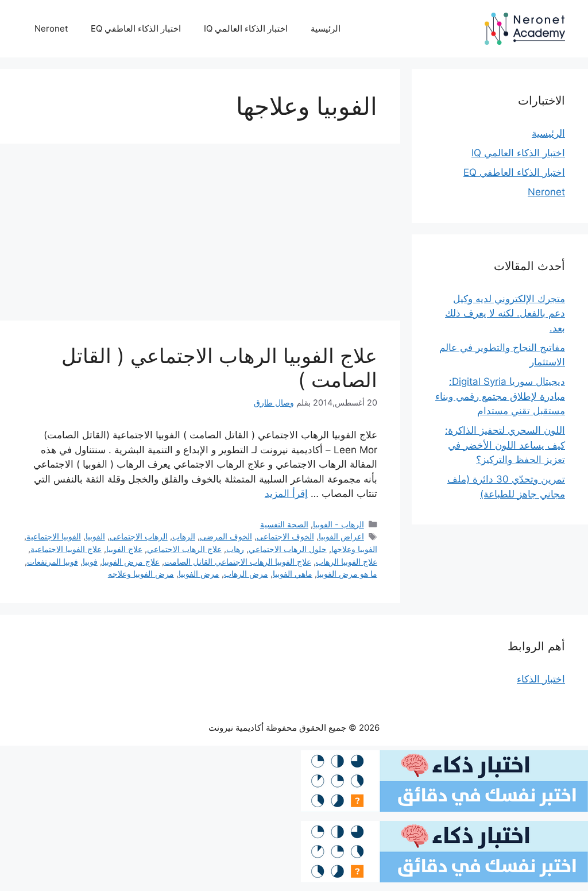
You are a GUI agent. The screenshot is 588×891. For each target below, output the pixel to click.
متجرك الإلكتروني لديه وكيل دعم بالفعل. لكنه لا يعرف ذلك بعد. (505, 313)
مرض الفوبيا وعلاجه (141, 573)
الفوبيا (95, 536)
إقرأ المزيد (286, 493)
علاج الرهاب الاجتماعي (184, 549)
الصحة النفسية (284, 524)
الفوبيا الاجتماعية (53, 536)
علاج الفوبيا (124, 549)
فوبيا (90, 561)
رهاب (235, 549)
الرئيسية (326, 28)
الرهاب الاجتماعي (139, 536)
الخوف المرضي (226, 536)
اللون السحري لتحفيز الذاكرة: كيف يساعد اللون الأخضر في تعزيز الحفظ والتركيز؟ (505, 445)
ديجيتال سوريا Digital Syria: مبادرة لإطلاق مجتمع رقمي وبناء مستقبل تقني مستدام (500, 396)
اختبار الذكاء (541, 679)
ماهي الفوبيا (292, 573)
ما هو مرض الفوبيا (347, 573)
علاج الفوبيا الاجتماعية (66, 549)
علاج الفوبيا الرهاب (346, 561)
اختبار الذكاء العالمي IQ (246, 28)
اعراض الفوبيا (341, 536)
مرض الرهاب (246, 573)
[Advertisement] (200, 235)
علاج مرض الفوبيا (131, 561)
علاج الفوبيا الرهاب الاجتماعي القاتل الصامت (237, 561)
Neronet (51, 28)
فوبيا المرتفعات (52, 561)
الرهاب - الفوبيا (338, 524)
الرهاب (183, 536)
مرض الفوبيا (199, 573)
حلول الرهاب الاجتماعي (288, 549)
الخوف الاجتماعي (285, 536)
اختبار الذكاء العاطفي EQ (136, 28)
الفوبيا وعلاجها (354, 549)
